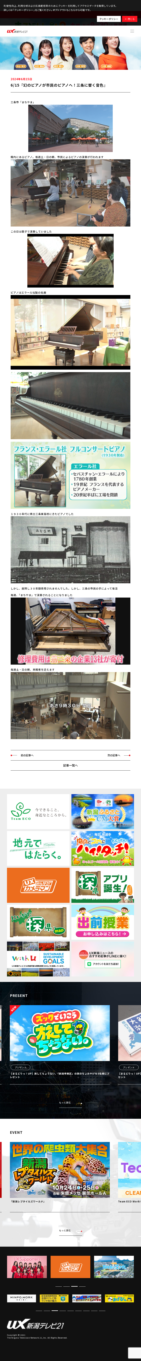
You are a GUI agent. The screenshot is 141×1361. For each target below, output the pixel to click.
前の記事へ (27, 755)
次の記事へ (113, 755)
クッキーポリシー (108, 19)
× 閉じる (129, 19)
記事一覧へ (70, 765)
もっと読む (65, 1102)
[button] (82, 1286)
